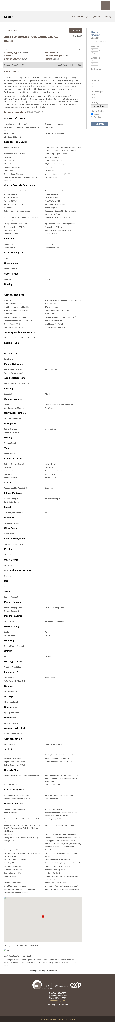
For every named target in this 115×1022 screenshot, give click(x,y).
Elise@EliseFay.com (57, 1000)
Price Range (97, 91)
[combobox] (99, 41)
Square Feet (96, 80)
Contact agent (75, 30)
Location (95, 38)
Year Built (95, 47)
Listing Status (97, 111)
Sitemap (72, 1019)
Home (69, 17)
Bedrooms (96, 69)
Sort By (94, 103)
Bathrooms (96, 58)
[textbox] (100, 41)
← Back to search (11, 30)
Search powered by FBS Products (43, 970)
